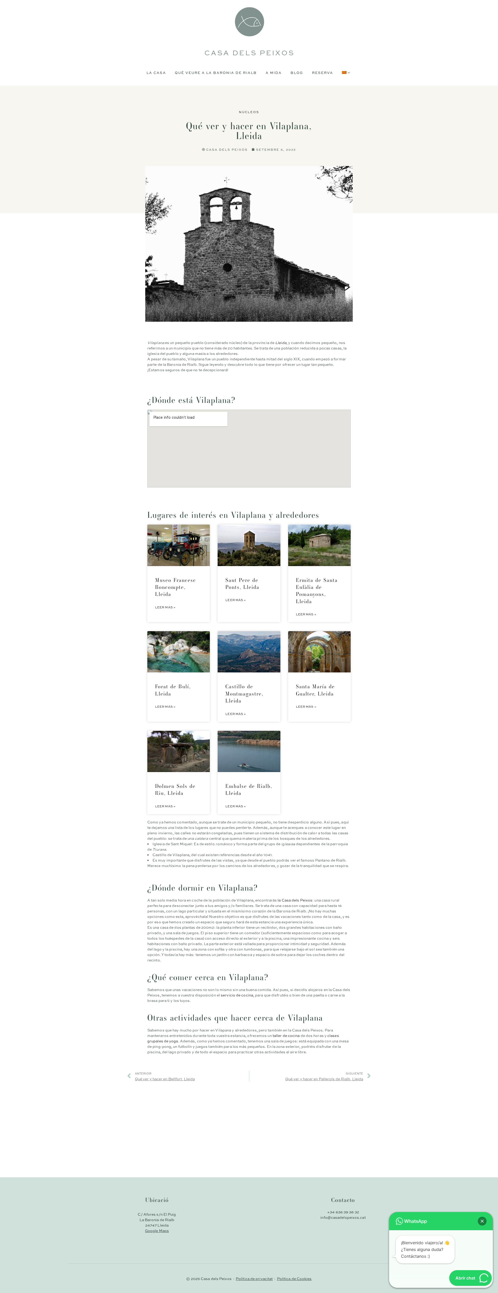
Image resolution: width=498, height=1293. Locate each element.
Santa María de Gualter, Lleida (315, 690)
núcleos (249, 111)
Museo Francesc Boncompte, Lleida (175, 587)
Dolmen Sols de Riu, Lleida (175, 789)
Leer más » (165, 607)
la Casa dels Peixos (295, 900)
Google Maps (157, 1230)
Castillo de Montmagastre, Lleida (244, 693)
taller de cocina (286, 1035)
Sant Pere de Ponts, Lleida (242, 583)
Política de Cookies (294, 1278)
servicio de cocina (237, 995)
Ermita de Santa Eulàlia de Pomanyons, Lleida (317, 590)
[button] (482, 1221)
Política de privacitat (254, 1278)
